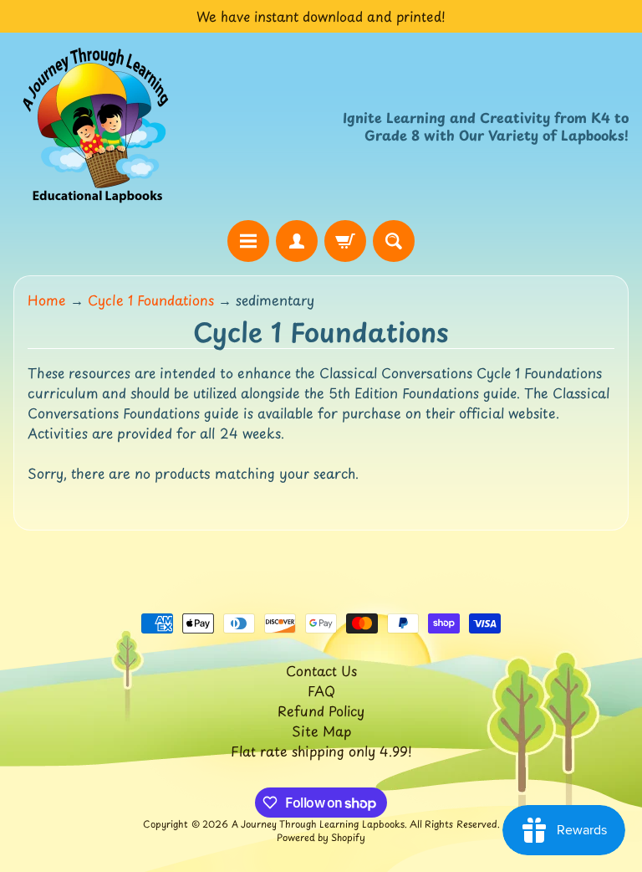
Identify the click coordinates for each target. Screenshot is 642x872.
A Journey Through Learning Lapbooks (318, 824)
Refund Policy (321, 710)
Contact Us (321, 670)
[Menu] (248, 241)
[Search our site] (394, 241)
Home (47, 300)
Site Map (321, 731)
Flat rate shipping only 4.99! (321, 751)
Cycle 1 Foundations (151, 300)
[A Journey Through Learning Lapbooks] (97, 126)
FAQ (321, 690)
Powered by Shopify (321, 837)
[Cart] (345, 241)
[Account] (297, 241)
